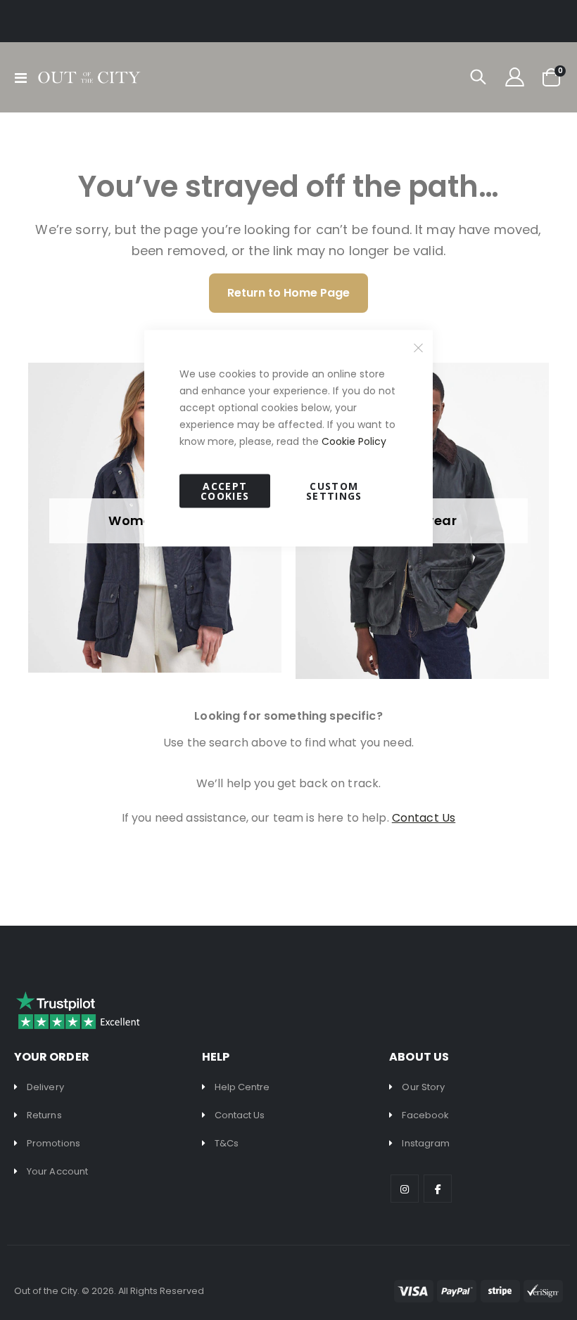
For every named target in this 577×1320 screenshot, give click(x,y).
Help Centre (242, 1087)
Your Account (57, 1171)
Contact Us (240, 1115)
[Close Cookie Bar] (418, 348)
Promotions (53, 1143)
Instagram (426, 1143)
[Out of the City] (89, 77)
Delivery (45, 1087)
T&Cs (227, 1143)
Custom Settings (334, 491)
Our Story (423, 1087)
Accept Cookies (225, 491)
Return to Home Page (288, 293)
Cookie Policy (354, 441)
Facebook (425, 1115)
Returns (44, 1115)
